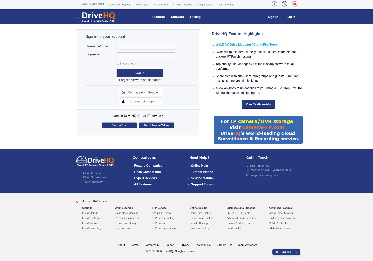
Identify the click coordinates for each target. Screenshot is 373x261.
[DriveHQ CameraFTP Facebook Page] (274, 4)
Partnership (152, 244)
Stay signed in (128, 63)
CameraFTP (224, 244)
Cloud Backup (90, 223)
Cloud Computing (91, 228)
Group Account (205, 4)
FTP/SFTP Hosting (182, 4)
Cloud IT (87, 207)
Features (158, 17)
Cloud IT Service (93, 173)
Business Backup (199, 228)
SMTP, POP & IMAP (238, 213)
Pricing (195, 17)
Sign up (273, 17)
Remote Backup (199, 223)
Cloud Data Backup (200, 213)
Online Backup (198, 207)
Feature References (95, 201)
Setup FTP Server (162, 213)
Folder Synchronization (282, 218)
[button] (140, 101)
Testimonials (203, 244)
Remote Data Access (127, 218)
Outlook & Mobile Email (240, 223)
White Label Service (280, 228)
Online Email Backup (201, 218)
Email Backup (234, 228)
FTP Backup (159, 223)
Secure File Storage (126, 223)
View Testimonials (258, 104)
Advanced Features (280, 207)
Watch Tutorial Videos (156, 125)
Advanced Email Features (241, 218)
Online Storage (124, 207)
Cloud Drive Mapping (120, 4)
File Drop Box (160, 4)
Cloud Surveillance (94, 177)
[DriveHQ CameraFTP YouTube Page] (294, 4)
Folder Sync (142, 4)
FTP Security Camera (164, 228)
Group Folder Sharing (281, 213)
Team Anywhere (225, 4)
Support (169, 244)
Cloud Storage (90, 213)
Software (177, 17)
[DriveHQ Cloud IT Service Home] (96, 17)
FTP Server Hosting (163, 218)
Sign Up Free (119, 125)
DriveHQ (168, 251)
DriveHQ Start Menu (93, 4)
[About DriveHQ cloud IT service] (95, 163)
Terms (135, 244)
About (121, 244)
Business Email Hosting (241, 207)
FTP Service (159, 207)
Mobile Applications (280, 223)
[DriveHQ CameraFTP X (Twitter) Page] (284, 4)
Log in (291, 17)
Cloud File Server (92, 218)
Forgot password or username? (140, 80)
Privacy (184, 244)
